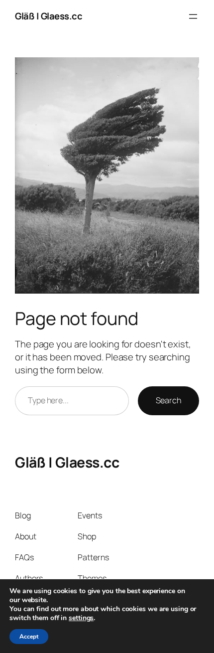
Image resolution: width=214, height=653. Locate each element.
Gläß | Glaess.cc (48, 15)
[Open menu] (193, 16)
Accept (28, 637)
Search (168, 400)
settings (81, 618)
